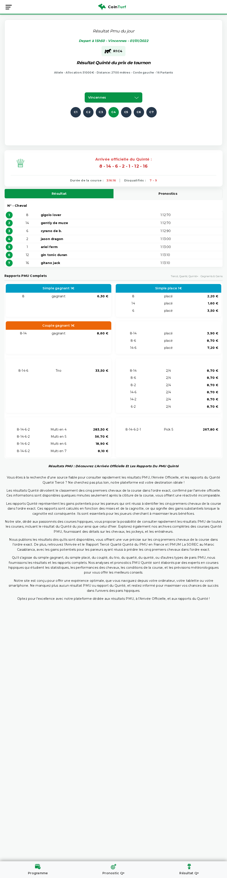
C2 (88, 112)
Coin (117, 7)
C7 (151, 112)
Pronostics (168, 194)
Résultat (59, 194)
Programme (38, 873)
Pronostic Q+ (113, 873)
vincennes (97, 97)
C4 (113, 112)
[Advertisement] (113, 127)
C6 (139, 112)
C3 (101, 112)
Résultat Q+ (189, 873)
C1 (76, 112)
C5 (126, 112)
